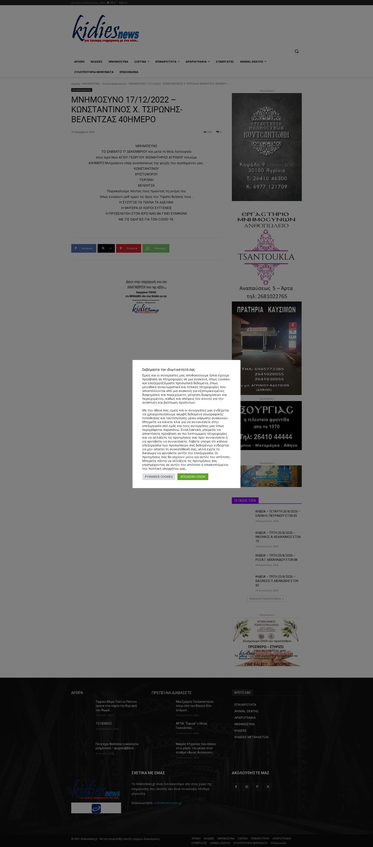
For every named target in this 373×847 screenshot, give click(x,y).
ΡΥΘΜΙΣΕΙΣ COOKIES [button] (159, 476)
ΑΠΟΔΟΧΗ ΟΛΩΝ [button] (192, 476)
